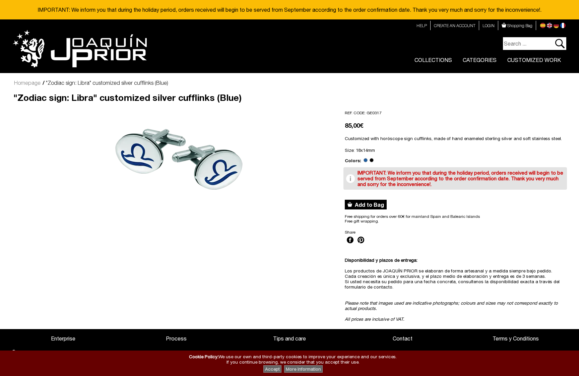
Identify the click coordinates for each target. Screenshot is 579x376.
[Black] (372, 160)
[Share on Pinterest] (361, 244)
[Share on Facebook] (350, 244)
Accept (272, 369)
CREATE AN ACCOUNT (454, 25)
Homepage (27, 83)
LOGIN (488, 25)
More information (303, 369)
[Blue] (366, 160)
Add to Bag (368, 204)
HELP (421, 25)
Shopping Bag (519, 25)
